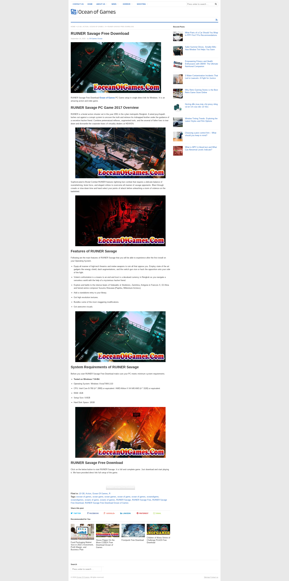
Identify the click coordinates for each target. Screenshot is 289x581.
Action (85, 26)
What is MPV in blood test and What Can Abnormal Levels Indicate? (201, 148)
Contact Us (78, 4)
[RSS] (216, 20)
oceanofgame (152, 497)
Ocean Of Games (97, 26)
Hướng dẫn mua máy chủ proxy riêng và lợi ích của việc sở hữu (201, 105)
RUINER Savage (123, 500)
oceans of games (107, 500)
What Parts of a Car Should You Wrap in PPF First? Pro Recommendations (201, 33)
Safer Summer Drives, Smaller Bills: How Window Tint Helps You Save (201, 48)
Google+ (110, 513)
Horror (126, 4)
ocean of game (123, 497)
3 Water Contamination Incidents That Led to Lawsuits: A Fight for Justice (201, 76)
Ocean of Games (107, 98)
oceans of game (92, 500)
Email (158, 513)
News (114, 4)
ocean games (110, 497)
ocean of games (139, 497)
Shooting (141, 4)
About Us (100, 4)
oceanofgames (77, 500)
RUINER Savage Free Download (120, 487)
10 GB (79, 26)
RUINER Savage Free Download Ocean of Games (107, 503)
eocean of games (83, 497)
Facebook (94, 513)
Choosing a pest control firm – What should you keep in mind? (200, 134)
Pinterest (143, 513)
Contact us (214, 577)
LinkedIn (127, 513)
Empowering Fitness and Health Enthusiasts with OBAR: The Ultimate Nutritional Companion (201, 64)
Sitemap (207, 577)
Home (89, 4)
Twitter (77, 513)
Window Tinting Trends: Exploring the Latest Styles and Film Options (201, 119)
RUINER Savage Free (141, 500)
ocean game (98, 497)
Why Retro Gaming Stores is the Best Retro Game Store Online (201, 91)
